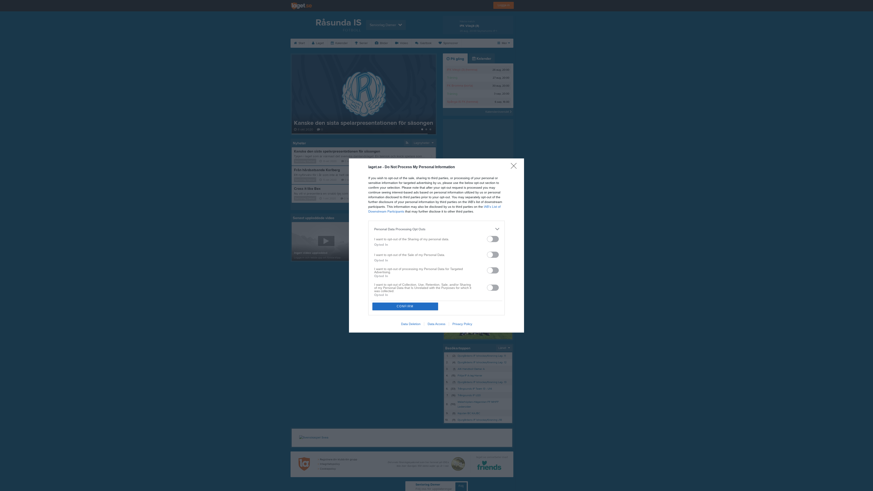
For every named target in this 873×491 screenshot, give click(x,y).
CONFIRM (405, 306)
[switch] (493, 239)
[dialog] (436, 245)
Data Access (436, 324)
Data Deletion (411, 324)
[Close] (515, 167)
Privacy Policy (462, 324)
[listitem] (436, 229)
